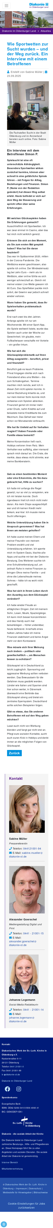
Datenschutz (35, 1188)
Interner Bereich (10, 1162)
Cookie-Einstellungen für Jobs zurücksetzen (26, 1205)
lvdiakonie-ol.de (11, 1074)
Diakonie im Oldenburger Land (19, 30)
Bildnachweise (41, 1192)
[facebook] (7, 1089)
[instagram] (18, 1089)
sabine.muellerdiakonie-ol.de (24, 854)
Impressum (21, 1188)
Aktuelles (46, 30)
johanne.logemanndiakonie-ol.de (20, 1019)
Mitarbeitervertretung (12, 1168)
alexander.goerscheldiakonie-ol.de (21, 943)
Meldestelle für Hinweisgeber (17, 1192)
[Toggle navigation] (6, 6)
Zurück (14, 753)
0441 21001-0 (17, 1066)
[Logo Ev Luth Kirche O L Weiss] (26, 1121)
